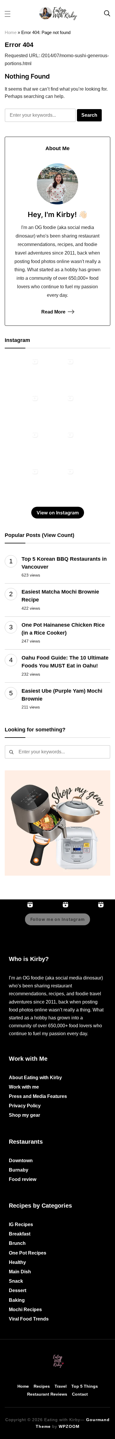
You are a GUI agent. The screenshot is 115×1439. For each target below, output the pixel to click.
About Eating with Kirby (35, 1077)
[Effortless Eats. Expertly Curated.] (57, 1355)
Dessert (17, 1290)
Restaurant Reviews (47, 1394)
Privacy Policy (25, 1105)
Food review (22, 1179)
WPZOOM (69, 1426)
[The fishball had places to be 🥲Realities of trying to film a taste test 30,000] (22, 410)
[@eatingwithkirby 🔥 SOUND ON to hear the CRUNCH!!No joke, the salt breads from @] (57, 446)
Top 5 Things (84, 1386)
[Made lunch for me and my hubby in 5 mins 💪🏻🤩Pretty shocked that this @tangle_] (22, 483)
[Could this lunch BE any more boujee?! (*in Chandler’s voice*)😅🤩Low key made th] (22, 373)
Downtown (21, 1160)
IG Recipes (21, 1224)
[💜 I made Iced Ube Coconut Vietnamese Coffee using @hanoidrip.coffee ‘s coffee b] (57, 410)
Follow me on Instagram (57, 919)
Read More (53, 311)
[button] (7, 13)
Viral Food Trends (29, 1318)
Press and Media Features (38, 1096)
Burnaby (18, 1169)
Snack (16, 1281)
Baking (17, 1300)
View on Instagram (58, 513)
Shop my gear (24, 1115)
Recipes (42, 1386)
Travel (61, 1386)
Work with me (24, 1086)
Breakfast (19, 1233)
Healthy (17, 1262)
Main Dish (20, 1271)
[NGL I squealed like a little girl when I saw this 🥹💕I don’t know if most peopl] (22, 446)
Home (11, 32)
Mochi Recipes (25, 1309)
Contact (80, 1394)
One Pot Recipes (27, 1252)
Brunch (17, 1243)
